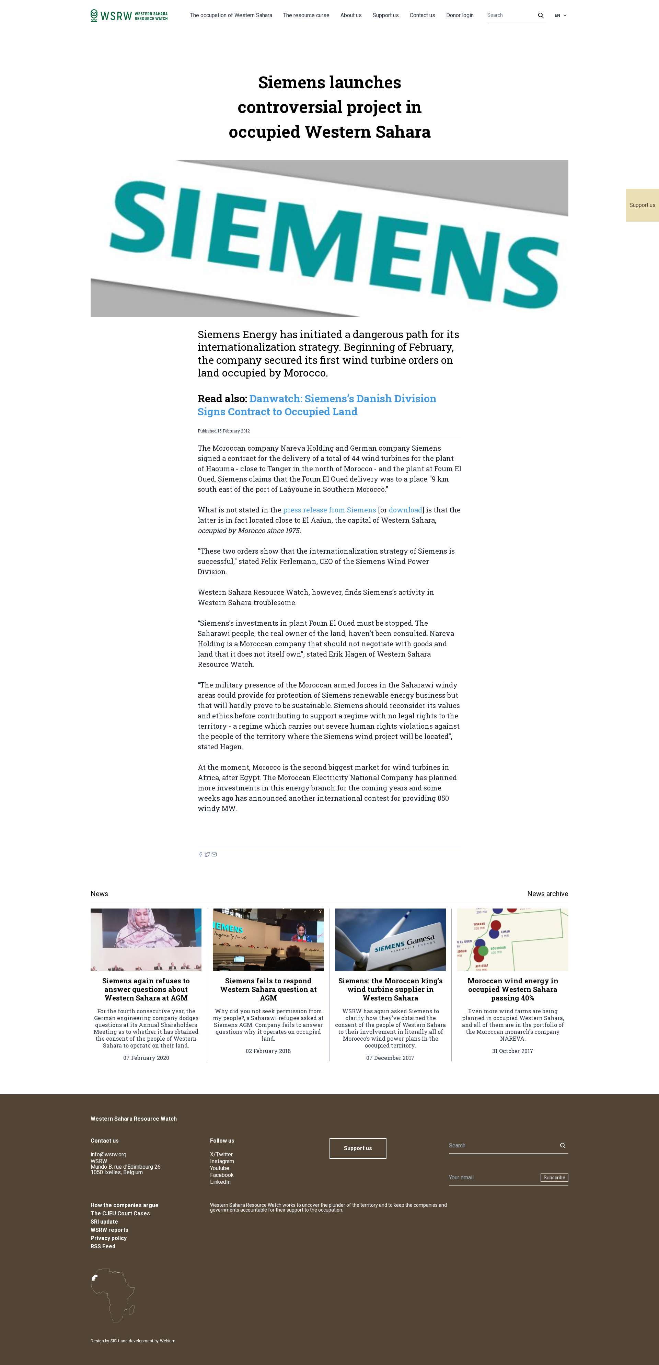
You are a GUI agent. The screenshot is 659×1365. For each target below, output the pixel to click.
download (405, 509)
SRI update (104, 1221)
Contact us (422, 15)
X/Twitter (221, 1154)
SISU (115, 1341)
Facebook (222, 1175)
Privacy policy (109, 1238)
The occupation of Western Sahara (231, 15)
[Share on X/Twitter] (207, 854)
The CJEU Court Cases (120, 1213)
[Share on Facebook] (200, 854)
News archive (547, 894)
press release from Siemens (329, 509)
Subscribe (554, 1177)
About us (351, 15)
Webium (167, 1341)
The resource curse (306, 15)
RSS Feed (103, 1246)
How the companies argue (125, 1205)
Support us (642, 205)
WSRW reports (109, 1230)
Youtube (219, 1168)
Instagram (222, 1161)
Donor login (460, 15)
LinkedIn (220, 1182)
